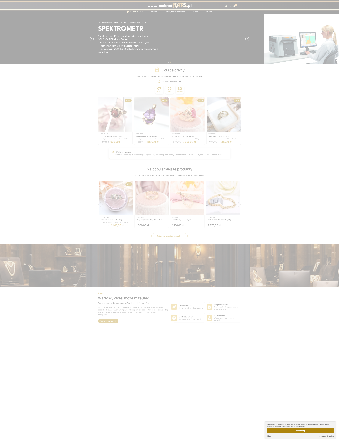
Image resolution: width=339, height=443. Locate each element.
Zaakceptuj (300, 431)
